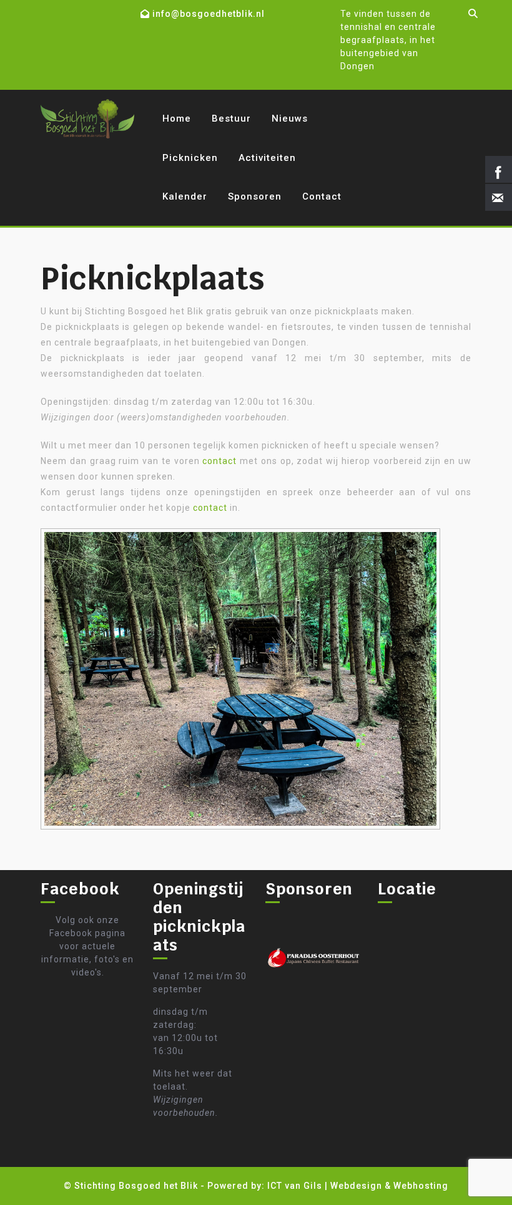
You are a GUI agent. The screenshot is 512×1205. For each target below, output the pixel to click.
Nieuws (290, 118)
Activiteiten (267, 157)
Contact (322, 196)
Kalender (184, 196)
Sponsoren (255, 196)
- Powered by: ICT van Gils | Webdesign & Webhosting (324, 1186)
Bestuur (231, 118)
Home (176, 118)
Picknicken (190, 157)
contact (219, 461)
